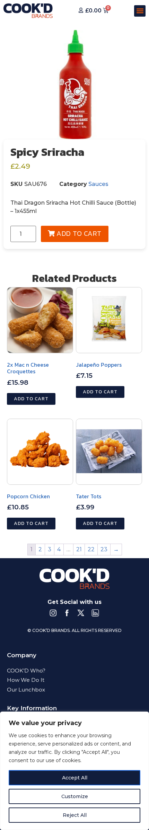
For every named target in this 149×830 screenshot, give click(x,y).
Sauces (98, 184)
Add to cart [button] (31, 398)
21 (79, 549)
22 (91, 549)
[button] (140, 11)
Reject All (75, 815)
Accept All (74, 778)
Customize (74, 796)
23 (103, 549)
